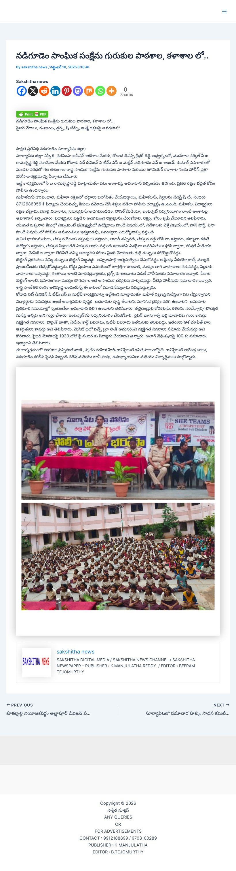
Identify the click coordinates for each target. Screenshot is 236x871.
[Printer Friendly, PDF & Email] (32, 114)
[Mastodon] (78, 91)
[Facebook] (22, 91)
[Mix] (89, 91)
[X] (33, 91)
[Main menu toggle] (224, 11)
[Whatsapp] (100, 91)
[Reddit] (44, 91)
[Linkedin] (55, 91)
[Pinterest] (67, 91)
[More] (111, 91)
